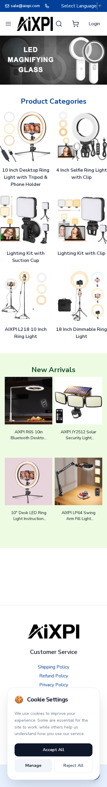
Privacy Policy (53, 685)
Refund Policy (53, 676)
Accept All (53, 750)
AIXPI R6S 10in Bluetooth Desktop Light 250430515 (28, 438)
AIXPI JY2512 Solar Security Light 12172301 (78, 438)
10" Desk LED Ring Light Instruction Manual (28, 518)
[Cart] (75, 24)
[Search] (59, 24)
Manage (33, 765)
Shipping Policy (53, 667)
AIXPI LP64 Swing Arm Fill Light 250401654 (78, 518)
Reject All (73, 765)
